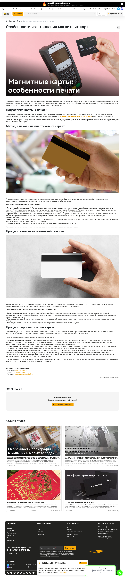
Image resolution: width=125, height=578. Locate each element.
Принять (83, 563)
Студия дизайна (7, 9)
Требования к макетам (65, 9)
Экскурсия (40, 534)
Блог (38, 529)
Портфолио (52, 9)
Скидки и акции (72, 534)
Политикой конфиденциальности (50, 556)
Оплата (36, 9)
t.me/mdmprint (19, 372)
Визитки (9, 528)
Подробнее (63, 572)
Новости (40, 532)
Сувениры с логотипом (23, 9)
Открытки (10, 530)
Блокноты (10, 535)
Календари (10, 540)
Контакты (77, 9)
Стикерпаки (11, 538)
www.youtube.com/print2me (23, 374)
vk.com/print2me (21, 370)
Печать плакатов (12, 533)
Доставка (44, 9)
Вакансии (70, 537)
